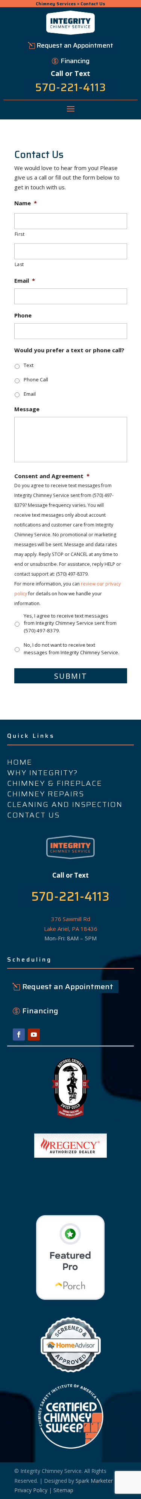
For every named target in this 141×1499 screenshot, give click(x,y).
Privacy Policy (30, 1490)
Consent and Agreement (51, 476)
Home (19, 762)
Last (19, 264)
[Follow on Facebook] (19, 1034)
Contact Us (33, 815)
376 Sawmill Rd (70, 919)
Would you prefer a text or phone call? (69, 350)
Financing (75, 61)
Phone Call (36, 379)
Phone (23, 315)
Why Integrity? (42, 773)
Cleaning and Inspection (65, 804)
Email (24, 280)
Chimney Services (56, 3)
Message (26, 409)
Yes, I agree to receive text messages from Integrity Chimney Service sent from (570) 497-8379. (70, 623)
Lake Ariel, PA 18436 (70, 928)
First (20, 234)
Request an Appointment (74, 45)
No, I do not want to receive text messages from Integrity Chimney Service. (71, 648)
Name (25, 203)
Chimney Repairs (45, 794)
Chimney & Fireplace (54, 783)
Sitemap (63, 1490)
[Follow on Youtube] (34, 1034)
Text (28, 365)
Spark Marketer (94, 1480)
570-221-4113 (70, 87)
